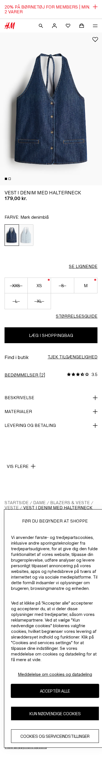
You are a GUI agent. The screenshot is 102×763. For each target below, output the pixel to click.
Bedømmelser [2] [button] (25, 375)
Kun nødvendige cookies (55, 713)
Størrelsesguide (76, 316)
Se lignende (83, 266)
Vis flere (18, 466)
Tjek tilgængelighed (72, 356)
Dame (39, 502)
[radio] (12, 235)
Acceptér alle (55, 691)
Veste (12, 507)
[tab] (6, 178)
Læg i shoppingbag (51, 335)
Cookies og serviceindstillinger (55, 736)
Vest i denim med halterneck (57, 507)
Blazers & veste (70, 502)
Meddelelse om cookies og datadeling (55, 674)
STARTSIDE (17, 502)
